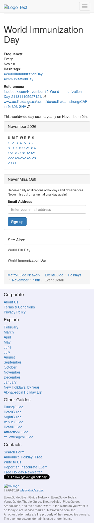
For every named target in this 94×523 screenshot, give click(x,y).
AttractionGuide (16, 431)
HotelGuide (13, 411)
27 (30, 157)
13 (30, 147)
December (12, 377)
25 (22, 157)
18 (22, 152)
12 (26, 147)
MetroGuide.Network (24, 274)
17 (18, 152)
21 (34, 152)
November (20, 279)
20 (30, 152)
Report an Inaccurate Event (25, 466)
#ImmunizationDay (18, 78)
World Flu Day (19, 249)
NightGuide (13, 416)
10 (18, 147)
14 (34, 147)
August (9, 357)
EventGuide (54, 274)
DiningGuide (13, 406)
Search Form (14, 451)
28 (34, 157)
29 (10, 162)
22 (10, 157)
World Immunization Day (27, 260)
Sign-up (17, 221)
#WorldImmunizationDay (23, 73)
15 (10, 152)
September (12, 362)
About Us (11, 301)
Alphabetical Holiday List (23, 392)
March (9, 331)
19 (26, 152)
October (10, 367)
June (8, 347)
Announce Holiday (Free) (24, 456)
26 (26, 157)
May (7, 341)
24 (18, 157)
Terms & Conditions (19, 306)
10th (36, 279)
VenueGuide (13, 421)
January (10, 382)
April (7, 336)
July (7, 352)
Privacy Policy (15, 311)
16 (14, 152)
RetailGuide (13, 426)
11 (22, 147)
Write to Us (12, 461)
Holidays (74, 274)
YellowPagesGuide (18, 436)
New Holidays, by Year (21, 387)
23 (14, 157)
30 (14, 162)
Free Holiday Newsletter (23, 471)
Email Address (20, 201)
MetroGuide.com (31, 490)
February (11, 326)
